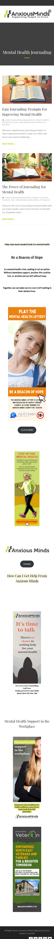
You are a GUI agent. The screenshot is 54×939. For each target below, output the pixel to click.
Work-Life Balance (41, 200)
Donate (27, 564)
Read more (7, 144)
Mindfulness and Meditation (18, 198)
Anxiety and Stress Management (20, 120)
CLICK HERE (27, 430)
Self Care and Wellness (25, 122)
